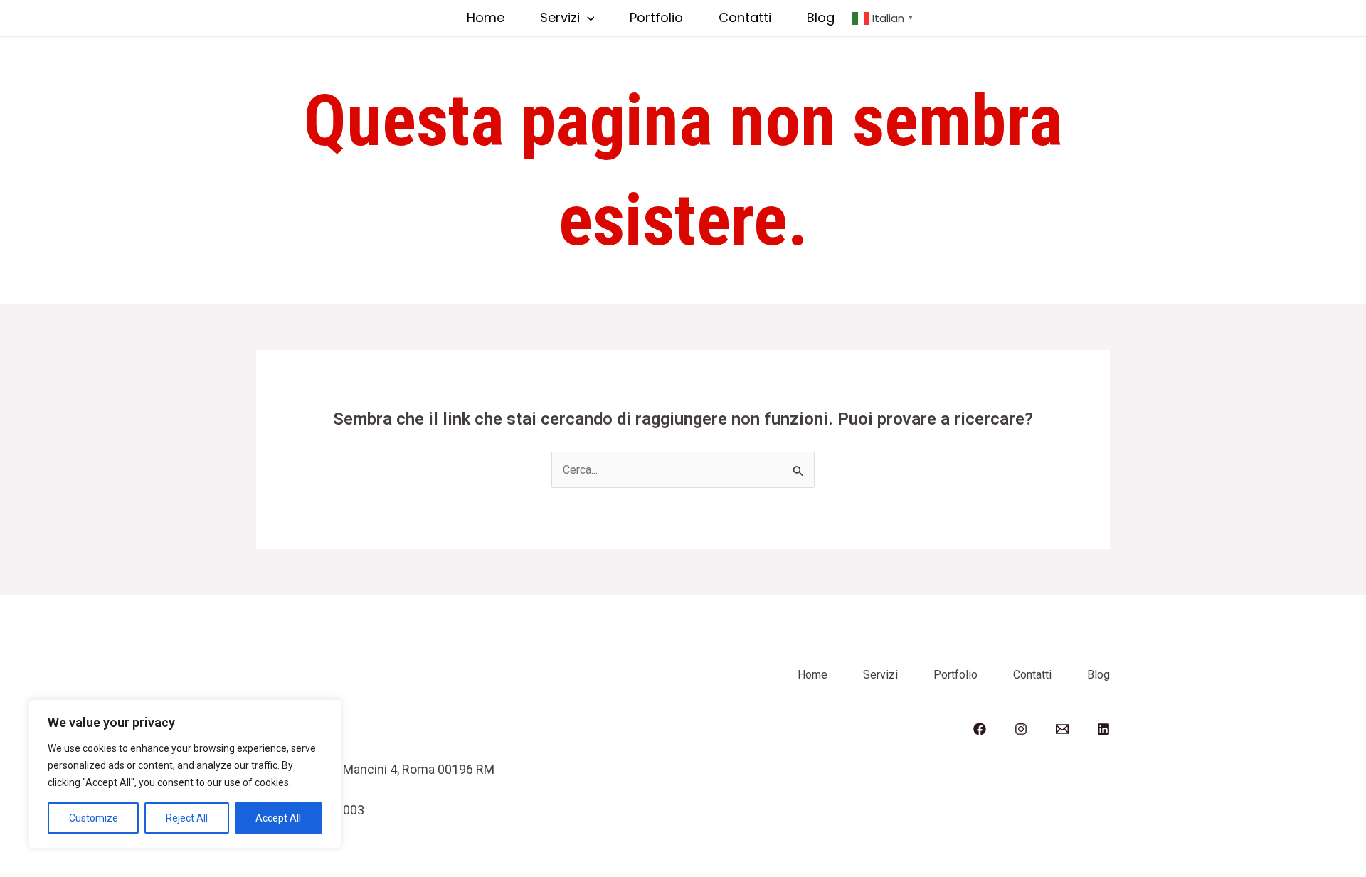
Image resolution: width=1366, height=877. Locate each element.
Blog (821, 17)
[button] (587, 18)
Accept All (278, 818)
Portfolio (656, 17)
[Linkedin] (1103, 729)
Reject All (187, 818)
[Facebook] (979, 729)
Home (485, 17)
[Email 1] (1062, 729)
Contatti (745, 17)
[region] (185, 774)
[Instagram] (1021, 729)
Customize (93, 818)
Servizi (560, 17)
